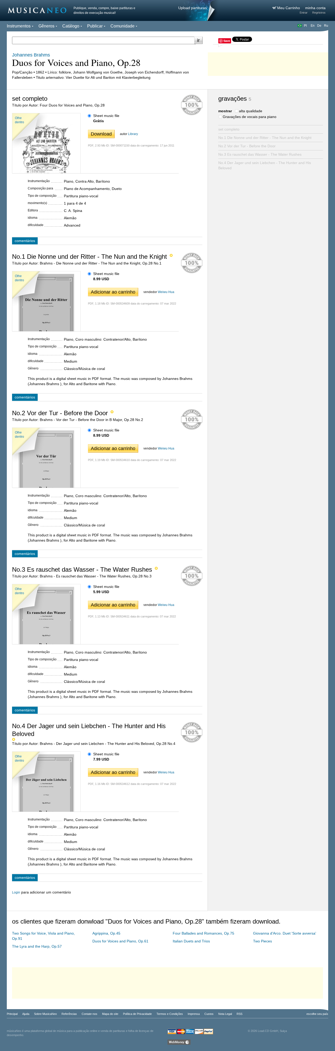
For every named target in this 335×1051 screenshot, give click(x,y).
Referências (69, 1013)
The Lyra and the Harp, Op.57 (37, 946)
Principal (12, 1013)
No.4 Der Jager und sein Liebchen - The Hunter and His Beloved (264, 165)
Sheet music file (106, 116)
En (313, 25)
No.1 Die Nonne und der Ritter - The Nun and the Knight (264, 138)
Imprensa (194, 1013)
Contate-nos (89, 1013)
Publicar (95, 26)
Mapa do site (110, 1013)
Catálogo (70, 26)
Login (16, 892)
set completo (228, 129)
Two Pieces (262, 941)
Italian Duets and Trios (191, 941)
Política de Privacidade (137, 1013)
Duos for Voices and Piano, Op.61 (120, 941)
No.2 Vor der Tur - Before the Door (247, 146)
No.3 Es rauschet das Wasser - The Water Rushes (260, 154)
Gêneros (46, 26)
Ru (326, 25)
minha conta (315, 8)
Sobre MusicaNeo (45, 1013)
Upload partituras (192, 8)
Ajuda (25, 1013)
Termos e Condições (170, 1013)
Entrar (304, 12)
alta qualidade (250, 111)
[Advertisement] (268, 63)
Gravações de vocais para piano (249, 116)
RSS (239, 1013)
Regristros (319, 12)
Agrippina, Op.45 (106, 933)
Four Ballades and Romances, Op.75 (203, 933)
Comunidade (122, 26)
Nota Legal (225, 1013)
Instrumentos (19, 26)
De (319, 25)
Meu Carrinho (289, 8)
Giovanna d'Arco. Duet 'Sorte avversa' (284, 933)
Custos (209, 1013)
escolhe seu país (317, 1013)
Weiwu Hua (166, 292)
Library (133, 134)
